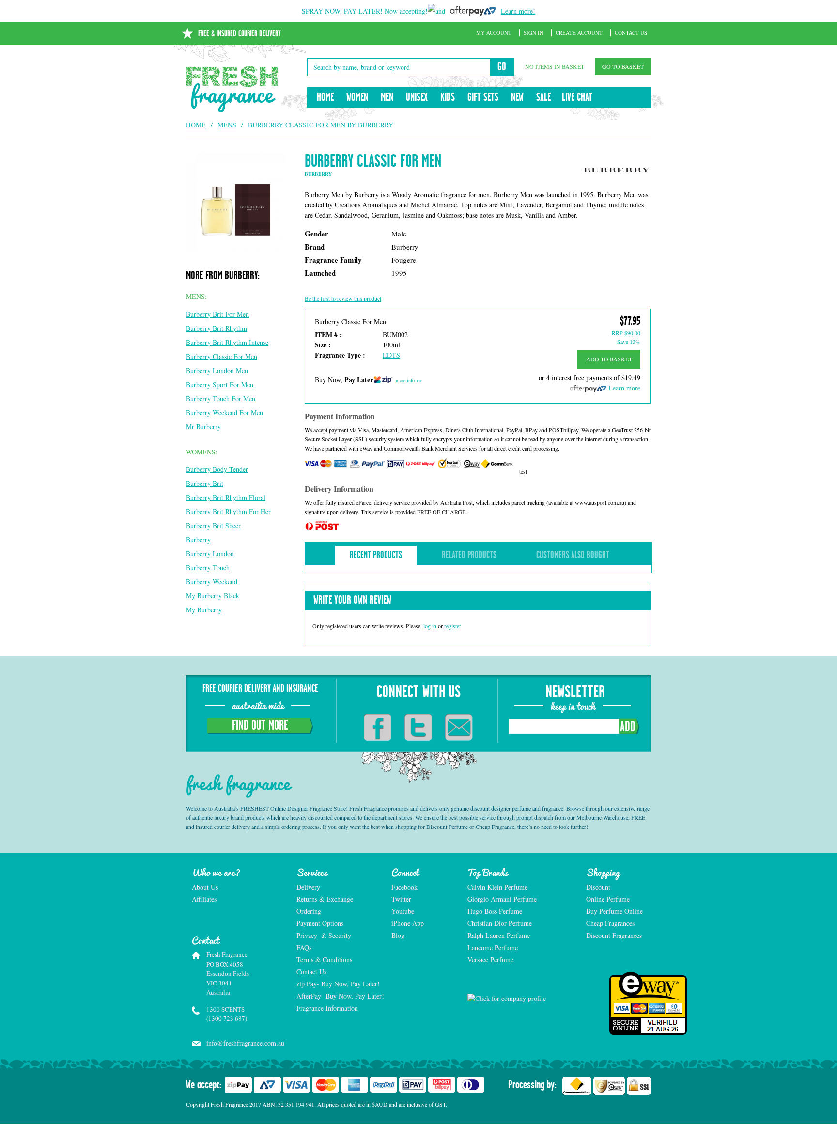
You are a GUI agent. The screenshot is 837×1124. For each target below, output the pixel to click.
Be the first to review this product (343, 298)
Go (501, 67)
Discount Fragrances (614, 935)
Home (325, 97)
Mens (226, 124)
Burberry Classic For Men (221, 356)
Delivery (308, 886)
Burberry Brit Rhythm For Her (228, 511)
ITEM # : (328, 334)
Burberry (198, 539)
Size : (323, 345)
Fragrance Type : (340, 355)
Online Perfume (608, 899)
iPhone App (407, 923)
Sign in (533, 32)
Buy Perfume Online (614, 911)
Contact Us (631, 32)
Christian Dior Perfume (499, 923)
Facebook (404, 886)
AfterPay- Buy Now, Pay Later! (338, 995)
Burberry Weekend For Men (224, 412)
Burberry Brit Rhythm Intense (227, 342)
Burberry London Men (217, 370)
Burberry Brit (204, 483)
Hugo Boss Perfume (494, 911)
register (452, 626)
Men (387, 97)
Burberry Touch (208, 567)
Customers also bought (572, 555)
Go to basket (623, 66)
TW (418, 727)
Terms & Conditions (324, 959)
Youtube (402, 911)
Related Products (469, 555)
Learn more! (518, 11)
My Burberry (204, 609)
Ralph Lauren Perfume (498, 935)
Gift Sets (482, 97)
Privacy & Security (323, 935)
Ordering (308, 911)
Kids (447, 97)
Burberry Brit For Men (217, 314)
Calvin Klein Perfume (497, 886)
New (517, 97)
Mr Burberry (203, 426)
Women (357, 97)
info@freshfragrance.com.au (241, 1042)
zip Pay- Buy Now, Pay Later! (338, 983)
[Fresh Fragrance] (232, 89)
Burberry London (210, 553)
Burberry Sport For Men (219, 384)
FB (377, 727)
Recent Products (376, 555)
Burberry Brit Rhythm (216, 328)
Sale (543, 97)
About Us (205, 886)
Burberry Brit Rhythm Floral (225, 497)
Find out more (260, 726)
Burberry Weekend (211, 581)
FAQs (303, 947)
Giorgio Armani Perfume (502, 899)
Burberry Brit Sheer (213, 525)
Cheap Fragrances (610, 923)
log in (429, 626)
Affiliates (204, 899)
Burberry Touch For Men (220, 398)
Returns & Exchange (324, 899)
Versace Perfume (491, 959)
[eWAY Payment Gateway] (618, 1003)
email (459, 727)
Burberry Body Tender (217, 469)
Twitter (401, 899)
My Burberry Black (212, 595)
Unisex (417, 97)
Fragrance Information (327, 1008)
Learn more (624, 387)
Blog (397, 935)
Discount (598, 886)
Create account (579, 32)
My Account (494, 32)
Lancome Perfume (493, 947)
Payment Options (319, 923)
